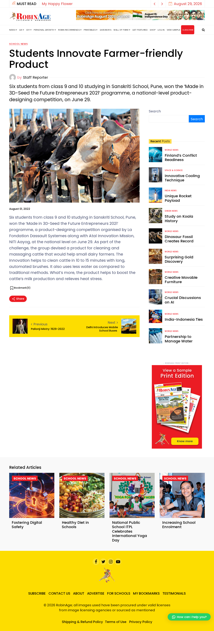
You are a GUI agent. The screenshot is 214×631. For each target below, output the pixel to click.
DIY (28, 30)
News (12, 30)
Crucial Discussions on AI (183, 300)
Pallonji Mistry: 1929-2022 (48, 329)
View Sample (173, 30)
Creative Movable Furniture (181, 279)
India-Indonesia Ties (184, 319)
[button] (154, 4)
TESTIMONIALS (174, 593)
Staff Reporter (35, 77)
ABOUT (78, 593)
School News (18, 44)
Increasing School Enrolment (178, 524)
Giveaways (106, 30)
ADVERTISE (95, 593)
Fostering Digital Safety (27, 524)
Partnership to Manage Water (179, 339)
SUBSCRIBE (188, 30)
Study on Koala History (179, 218)
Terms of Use (115, 621)
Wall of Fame (121, 30)
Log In (161, 30)
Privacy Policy (140, 621)
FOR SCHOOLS (118, 593)
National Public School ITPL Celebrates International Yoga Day (129, 531)
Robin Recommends (69, 30)
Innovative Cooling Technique (182, 178)
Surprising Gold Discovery (179, 259)
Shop (152, 30)
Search (155, 111)
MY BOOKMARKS (146, 593)
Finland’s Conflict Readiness (181, 157)
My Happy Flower (57, 3)
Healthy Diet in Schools (75, 524)
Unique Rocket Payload (178, 198)
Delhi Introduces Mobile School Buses (102, 329)
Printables (90, 30)
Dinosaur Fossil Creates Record (179, 239)
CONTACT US (59, 593)
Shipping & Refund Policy (82, 621)
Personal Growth (44, 30)
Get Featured (140, 30)
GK (20, 30)
